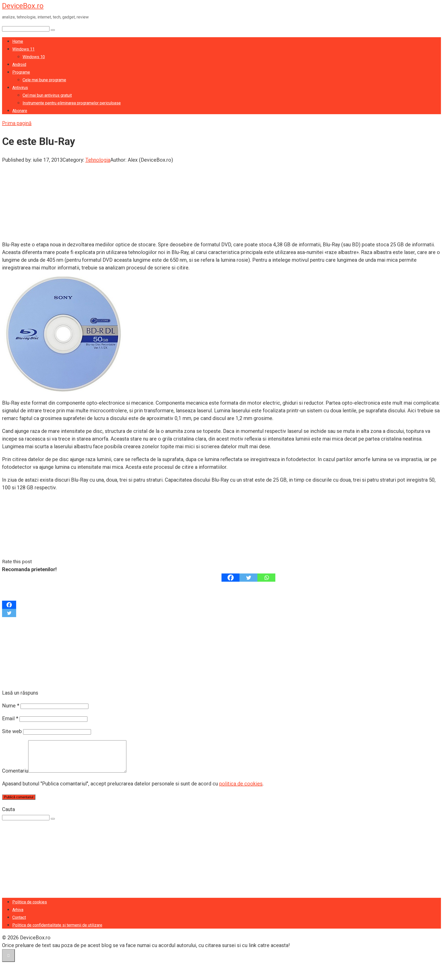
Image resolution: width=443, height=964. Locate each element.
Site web (12, 731)
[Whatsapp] (266, 577)
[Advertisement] (156, 200)
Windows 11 (23, 49)
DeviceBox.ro (23, 6)
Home (17, 41)
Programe (21, 72)
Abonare (19, 110)
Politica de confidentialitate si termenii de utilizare (57, 925)
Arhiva (17, 909)
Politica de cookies (29, 902)
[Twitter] (248, 577)
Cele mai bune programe (44, 79)
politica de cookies (241, 784)
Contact (19, 917)
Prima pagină (17, 123)
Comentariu (15, 771)
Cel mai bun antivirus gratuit (47, 95)
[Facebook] (230, 577)
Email (10, 718)
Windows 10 (34, 56)
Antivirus (20, 87)
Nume (10, 706)
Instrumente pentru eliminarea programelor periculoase (72, 103)
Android (19, 64)
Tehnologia (97, 160)
